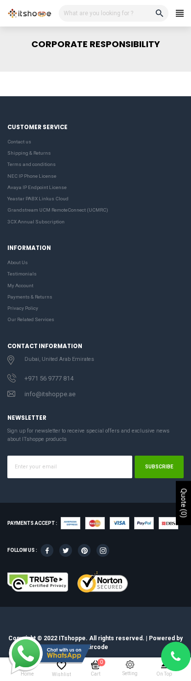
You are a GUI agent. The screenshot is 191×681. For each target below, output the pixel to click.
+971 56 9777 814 (48, 378)
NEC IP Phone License (31, 176)
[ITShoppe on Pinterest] (84, 550)
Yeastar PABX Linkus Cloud (38, 198)
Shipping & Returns (29, 153)
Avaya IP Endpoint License (37, 187)
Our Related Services (30, 319)
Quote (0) (184, 503)
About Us (17, 262)
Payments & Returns (29, 297)
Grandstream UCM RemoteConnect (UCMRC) (57, 210)
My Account (20, 285)
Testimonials (22, 273)
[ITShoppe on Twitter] (65, 550)
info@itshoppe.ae (49, 394)
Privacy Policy (22, 308)
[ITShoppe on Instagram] (102, 550)
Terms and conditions (31, 164)
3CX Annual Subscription (36, 221)
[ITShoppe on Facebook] (47, 550)
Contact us (19, 141)
